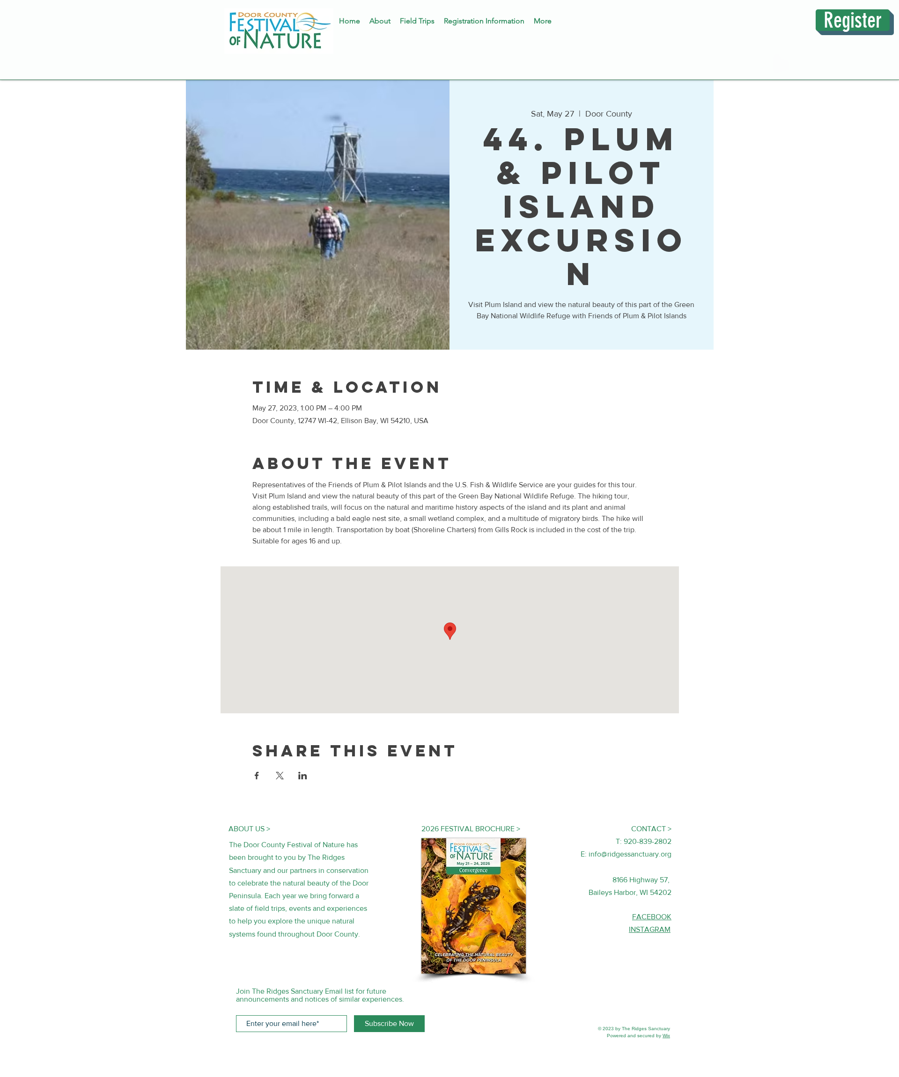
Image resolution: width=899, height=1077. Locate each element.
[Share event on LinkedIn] (302, 775)
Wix (666, 1035)
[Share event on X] (279, 775)
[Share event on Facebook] (256, 775)
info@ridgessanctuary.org (630, 854)
